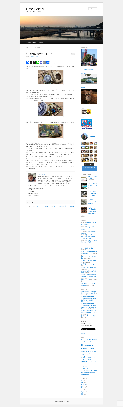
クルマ (84, 356)
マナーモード (56, 206)
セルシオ (84, 361)
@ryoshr (83, 333)
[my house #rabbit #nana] (87, 155)
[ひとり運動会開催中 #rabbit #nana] (83, 155)
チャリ (83, 387)
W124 (92, 349)
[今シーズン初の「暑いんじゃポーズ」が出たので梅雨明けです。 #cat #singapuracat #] (95, 147)
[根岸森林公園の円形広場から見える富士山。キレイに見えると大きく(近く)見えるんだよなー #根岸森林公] (83, 147)
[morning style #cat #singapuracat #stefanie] (95, 160)
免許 (82, 372)
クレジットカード (92, 357)
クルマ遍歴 (83, 73)
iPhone (92, 342)
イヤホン (83, 354)
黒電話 (64, 206)
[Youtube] (32, 202)
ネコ (82, 364)
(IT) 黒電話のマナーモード (39, 53)
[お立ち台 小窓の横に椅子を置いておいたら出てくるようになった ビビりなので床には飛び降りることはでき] (95, 155)
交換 (93, 370)
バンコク (83, 391)
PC (92, 345)
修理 (96, 370)
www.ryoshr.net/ (32, 198)
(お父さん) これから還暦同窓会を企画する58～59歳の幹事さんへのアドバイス (88, 211)
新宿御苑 (90, 372)
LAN (85, 345)
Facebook (87, 342)
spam (89, 348)
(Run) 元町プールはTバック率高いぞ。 (92, 185)
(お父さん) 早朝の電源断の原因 (88, 267)
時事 (82, 374)
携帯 (85, 372)
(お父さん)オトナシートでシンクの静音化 (92, 201)
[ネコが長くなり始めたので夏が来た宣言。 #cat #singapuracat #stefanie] (87, 143)
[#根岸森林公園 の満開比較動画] (95, 143)
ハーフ (85, 364)
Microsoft (88, 345)
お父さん (89, 351)
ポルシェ (89, 364)
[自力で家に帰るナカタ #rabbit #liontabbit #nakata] (87, 160)
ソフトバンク (90, 361)
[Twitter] (30, 202)
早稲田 (93, 372)
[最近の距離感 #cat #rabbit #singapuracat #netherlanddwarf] (95, 151)
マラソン (93, 368)
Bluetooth (94, 339)
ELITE (82, 342)
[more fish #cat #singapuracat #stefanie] (91, 155)
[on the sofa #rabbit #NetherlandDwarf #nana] (87, 151)
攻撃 (87, 372)
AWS (90, 339)
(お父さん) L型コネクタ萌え (88, 316)
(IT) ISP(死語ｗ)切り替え (87, 248)
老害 (85, 374)
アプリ (95, 351)
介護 (82, 393)
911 (87, 339)
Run (83, 348)
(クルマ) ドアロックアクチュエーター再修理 (92, 193)
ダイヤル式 (49, 206)
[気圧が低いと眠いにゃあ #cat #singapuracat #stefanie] (91, 160)
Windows (83, 351)
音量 (61, 206)
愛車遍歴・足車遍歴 (31, 42)
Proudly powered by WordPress (61, 401)
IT (82, 345)
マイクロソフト (84, 366)
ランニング (89, 370)
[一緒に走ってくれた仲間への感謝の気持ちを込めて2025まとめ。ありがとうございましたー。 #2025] (87, 147)
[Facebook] (27, 202)
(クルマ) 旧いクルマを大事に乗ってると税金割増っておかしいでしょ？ (88, 236)
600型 (37, 206)
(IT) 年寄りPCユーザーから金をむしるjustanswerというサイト (89, 227)
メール (83, 370)
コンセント (83, 359)
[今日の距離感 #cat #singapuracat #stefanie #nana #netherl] (91, 143)
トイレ (94, 361)
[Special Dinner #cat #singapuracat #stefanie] (83, 151)
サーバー (89, 359)
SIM (86, 349)
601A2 (41, 206)
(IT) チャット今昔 (85, 280)
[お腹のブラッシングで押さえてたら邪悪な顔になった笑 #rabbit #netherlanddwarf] (91, 151)
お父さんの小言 (35, 9)
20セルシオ (83, 339)
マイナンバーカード (85, 368)
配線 (87, 374)
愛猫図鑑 (41, 42)
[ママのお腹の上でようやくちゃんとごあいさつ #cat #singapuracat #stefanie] (83, 160)
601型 (45, 206)
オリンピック (88, 354)
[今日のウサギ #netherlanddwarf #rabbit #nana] (91, 147)
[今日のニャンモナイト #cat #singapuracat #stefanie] (83, 143)
